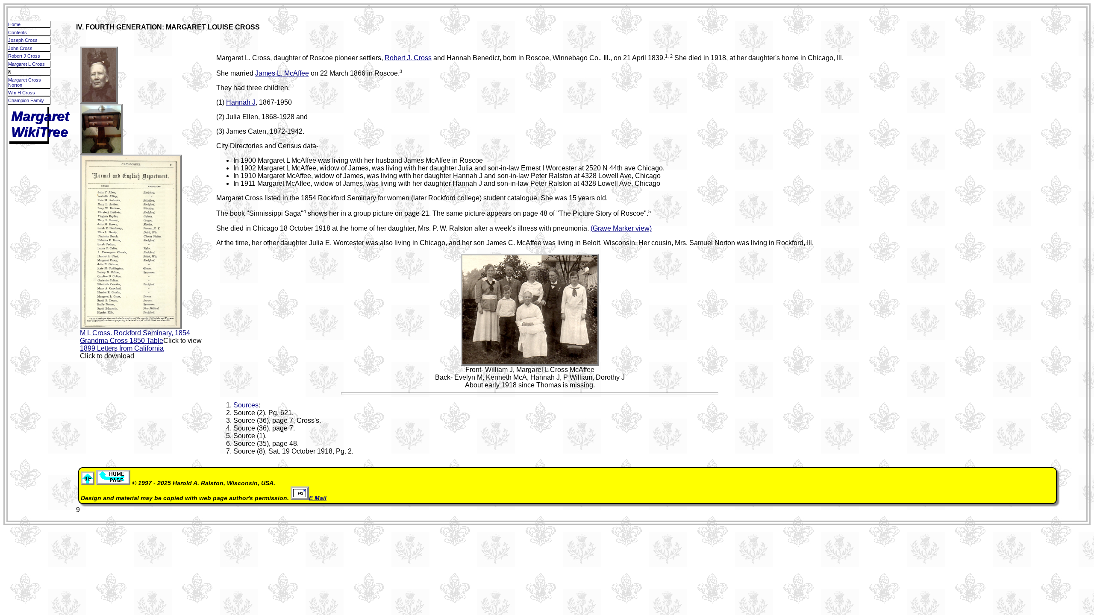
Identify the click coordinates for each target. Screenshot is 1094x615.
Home (14, 24)
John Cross (20, 48)
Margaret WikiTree (40, 124)
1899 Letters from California (122, 348)
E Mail (317, 498)
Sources (246, 405)
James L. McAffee (282, 73)
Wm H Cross (21, 92)
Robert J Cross (24, 56)
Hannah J (241, 102)
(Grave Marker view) (621, 228)
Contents (17, 32)
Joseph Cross (23, 40)
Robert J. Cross (408, 58)
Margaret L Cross (26, 64)
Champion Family (26, 100)
